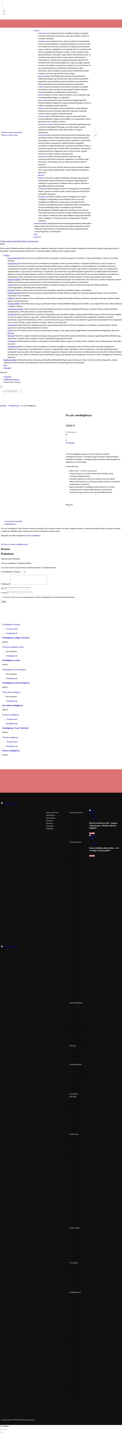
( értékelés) (70, 443)
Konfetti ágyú (43, 156)
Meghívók (41, 178)
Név (3, 588)
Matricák (41, 175)
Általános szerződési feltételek (50, 826)
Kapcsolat (37, 237)
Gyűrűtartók (42, 135)
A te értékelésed (7, 572)
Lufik (39, 167)
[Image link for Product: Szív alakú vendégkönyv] (11, 692)
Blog (35, 234)
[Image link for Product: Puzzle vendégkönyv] (10, 737)
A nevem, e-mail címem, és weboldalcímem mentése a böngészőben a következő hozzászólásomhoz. (39, 597)
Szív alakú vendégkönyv (12, 706)
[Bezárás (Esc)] (6, 1429)
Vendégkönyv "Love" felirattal (15, 728)
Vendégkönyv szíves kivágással (15, 683)
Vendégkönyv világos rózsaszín (15, 638)
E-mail (4, 593)
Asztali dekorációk (44, 33)
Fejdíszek (41, 108)
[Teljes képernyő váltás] (2, 1429)
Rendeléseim (50, 815)
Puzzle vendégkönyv (33, 535)
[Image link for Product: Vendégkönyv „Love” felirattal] (10, 715)
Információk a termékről (13, 521)
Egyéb (95, 818)
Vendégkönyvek (43, 197)
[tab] (63, 521)
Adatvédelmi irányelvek (50, 819)
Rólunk (2, 244)
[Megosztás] (4, 1429)
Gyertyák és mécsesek (45, 124)
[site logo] (19, 241)
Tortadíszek (42, 189)
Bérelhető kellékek (44, 76)
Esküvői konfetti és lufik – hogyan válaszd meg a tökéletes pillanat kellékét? (103, 825)
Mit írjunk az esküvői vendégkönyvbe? (14, 544)
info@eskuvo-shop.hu (11, 379)
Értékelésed (6, 584)
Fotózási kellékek (44, 116)
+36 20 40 (7, 377)
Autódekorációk (43, 41)
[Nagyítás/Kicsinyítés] (1, 1429)
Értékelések (10, 524)
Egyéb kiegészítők (44, 100)
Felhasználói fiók (52, 813)
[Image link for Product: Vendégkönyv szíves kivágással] (14, 670)
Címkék (40, 87)
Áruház (37, 30)
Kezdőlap (3, 406)
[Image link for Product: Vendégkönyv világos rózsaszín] (11, 624)
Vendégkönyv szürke (11, 660)
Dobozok (41, 95)
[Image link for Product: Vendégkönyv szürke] (13, 647)
